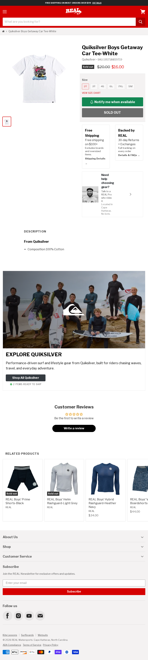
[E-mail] (39, 615)
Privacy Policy (50, 644)
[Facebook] (7, 615)
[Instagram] (18, 615)
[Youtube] (29, 615)
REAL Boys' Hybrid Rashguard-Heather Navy (102, 503)
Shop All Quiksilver (25, 377)
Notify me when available (114, 102)
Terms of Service (32, 644)
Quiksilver (89, 59)
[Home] (3, 31)
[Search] (140, 22)
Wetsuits (43, 635)
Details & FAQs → (129, 155)
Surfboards (27, 635)
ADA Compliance (12, 644)
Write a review (74, 428)
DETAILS (96, 3)
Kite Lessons (10, 635)
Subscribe (74, 591)
